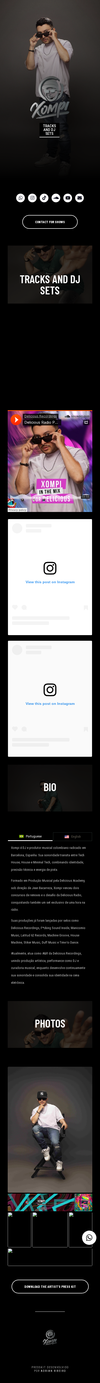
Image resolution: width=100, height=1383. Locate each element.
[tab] (30, 836)
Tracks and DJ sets (49, 130)
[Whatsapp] (20, 198)
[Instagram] (32, 198)
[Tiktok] (44, 198)
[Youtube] (67, 198)
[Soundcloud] (56, 198)
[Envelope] (79, 198)
